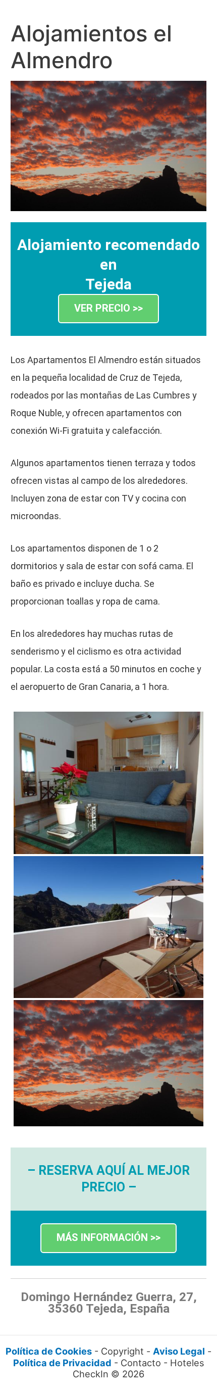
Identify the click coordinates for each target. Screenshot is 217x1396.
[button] (108, 309)
